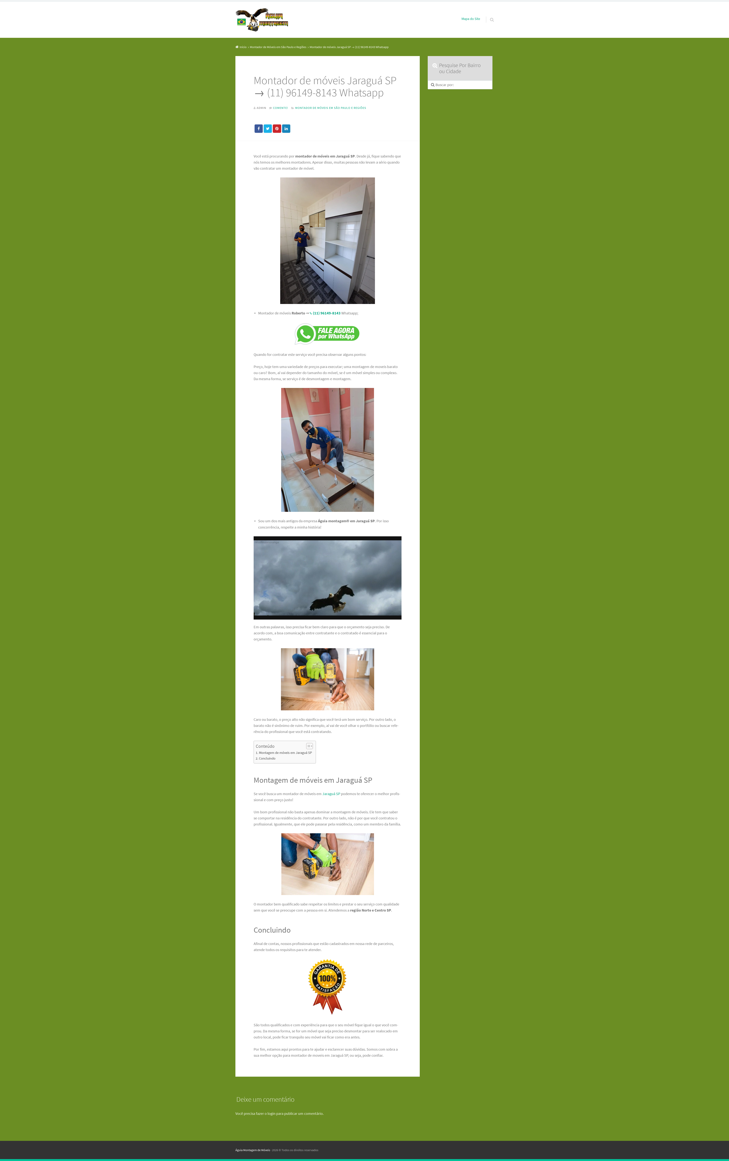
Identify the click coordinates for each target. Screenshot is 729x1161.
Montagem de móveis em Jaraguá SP (285, 752)
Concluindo (267, 758)
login (271, 1113)
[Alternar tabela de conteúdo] (307, 746)
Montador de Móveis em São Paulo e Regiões (330, 108)
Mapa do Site (471, 19)
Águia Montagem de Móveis (252, 1150)
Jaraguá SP (331, 793)
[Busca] (488, 14)
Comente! (280, 108)
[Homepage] (262, 20)
